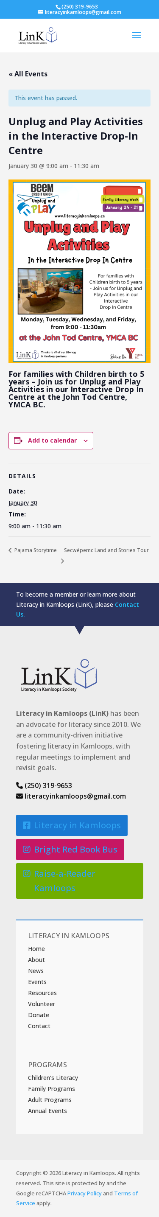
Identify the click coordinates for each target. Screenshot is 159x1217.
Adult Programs (50, 1100)
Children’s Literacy (53, 1078)
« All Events (27, 74)
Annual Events (47, 1111)
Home (36, 949)
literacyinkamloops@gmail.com (74, 796)
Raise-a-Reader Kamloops (64, 881)
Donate (38, 1015)
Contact (39, 1026)
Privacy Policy (84, 1193)
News (36, 971)
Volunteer (41, 1004)
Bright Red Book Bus (75, 849)
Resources (42, 993)
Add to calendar (52, 440)
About (36, 960)
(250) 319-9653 (47, 785)
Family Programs (51, 1089)
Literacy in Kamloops (77, 825)
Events (37, 982)
